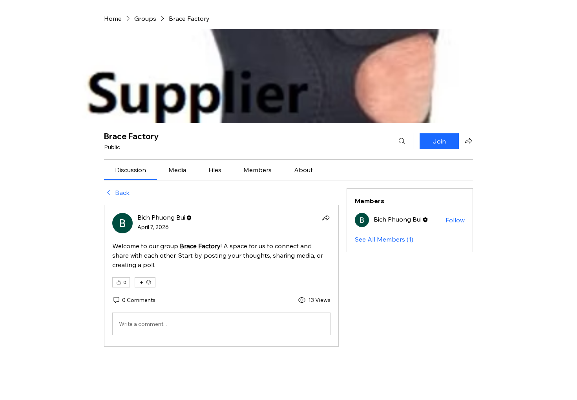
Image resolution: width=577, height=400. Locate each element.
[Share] (325, 217)
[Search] (402, 141)
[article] (221, 276)
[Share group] (468, 140)
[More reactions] (145, 282)
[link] (130, 170)
